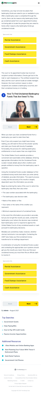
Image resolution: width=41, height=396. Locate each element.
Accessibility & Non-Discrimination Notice (26, 378)
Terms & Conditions (9, 375)
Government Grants (11, 322)
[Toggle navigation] (39, 3)
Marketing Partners (12, 380)
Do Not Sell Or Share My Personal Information (20, 386)
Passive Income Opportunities (15, 334)
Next (28, 127)
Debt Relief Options (12, 356)
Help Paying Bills (10, 326)
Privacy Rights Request (20, 383)
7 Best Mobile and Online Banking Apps (19, 345)
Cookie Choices (8, 378)
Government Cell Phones (14, 360)
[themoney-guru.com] (20, 369)
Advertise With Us (32, 375)
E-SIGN (22, 380)
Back (10, 127)
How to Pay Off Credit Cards (14, 330)
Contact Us (30, 380)
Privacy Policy (21, 375)
